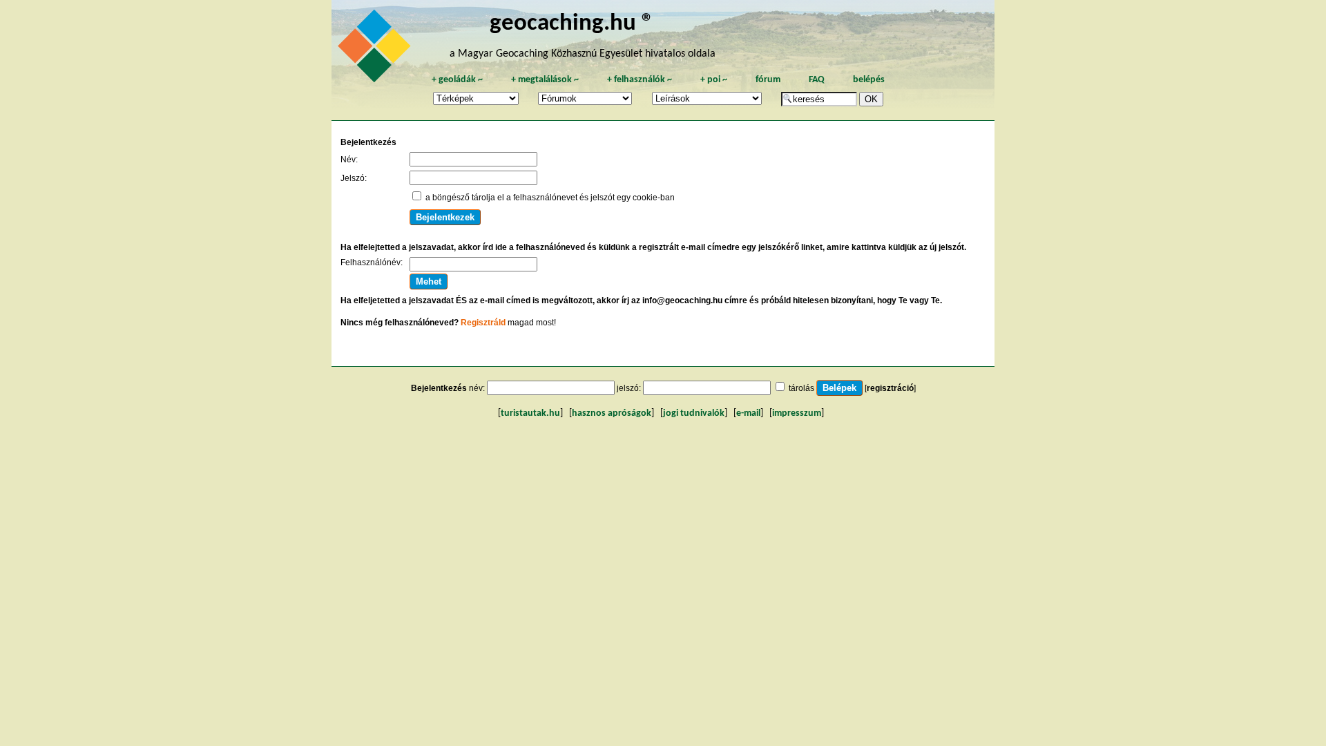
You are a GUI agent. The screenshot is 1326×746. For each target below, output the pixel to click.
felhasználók (639, 79)
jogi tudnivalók (693, 413)
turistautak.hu (530, 413)
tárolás (801, 388)
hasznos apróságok (611, 413)
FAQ (817, 79)
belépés (869, 79)
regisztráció (890, 388)
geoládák (457, 79)
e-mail (748, 413)
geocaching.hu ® (572, 24)
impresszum (796, 413)
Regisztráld (483, 322)
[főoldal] (376, 50)
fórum (768, 79)
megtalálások (545, 79)
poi (713, 79)
